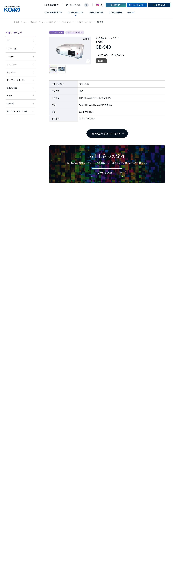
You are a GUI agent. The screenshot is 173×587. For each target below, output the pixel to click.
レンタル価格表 (115, 12)
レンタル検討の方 (51, 5)
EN (71, 5)
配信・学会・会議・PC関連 (17, 111)
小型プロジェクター (85, 22)
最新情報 (130, 12)
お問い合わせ (161, 5)
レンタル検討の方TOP (53, 12)
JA (67, 5)
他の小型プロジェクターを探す (106, 133)
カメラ (9, 95)
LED (8, 41)
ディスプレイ (12, 64)
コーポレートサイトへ (137, 5)
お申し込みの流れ (96, 12)
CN (79, 5)
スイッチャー (12, 72)
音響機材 (10, 103)
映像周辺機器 (12, 88)
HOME (17, 22)
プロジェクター (67, 22)
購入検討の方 (116, 5)
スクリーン (11, 56)
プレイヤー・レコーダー (16, 80)
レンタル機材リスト (76, 12)
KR (75, 5)
